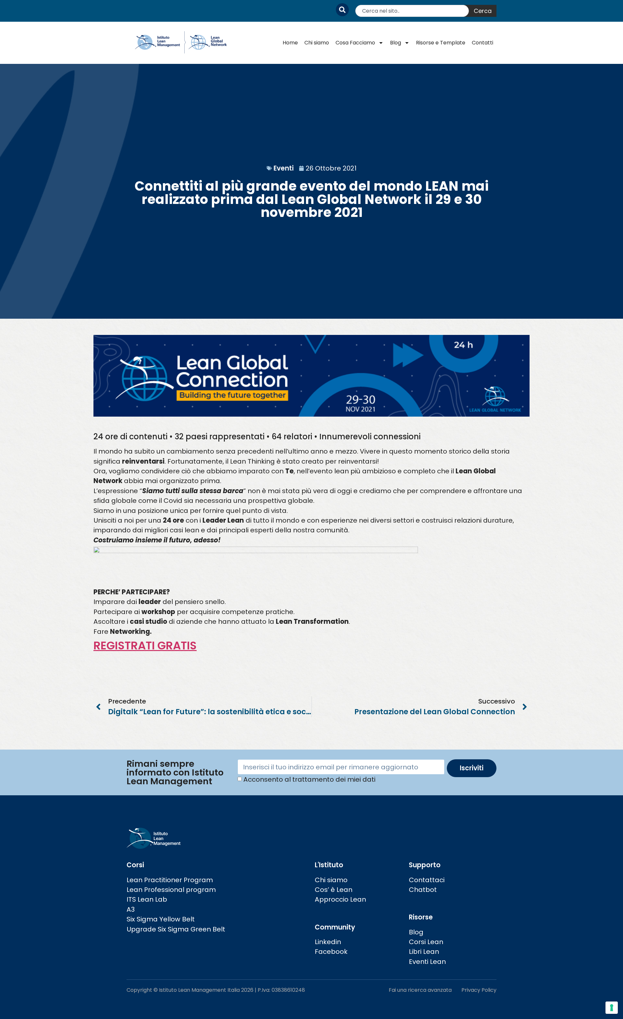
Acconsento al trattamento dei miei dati (309, 779)
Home (290, 42)
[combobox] (412, 11)
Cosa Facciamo (355, 42)
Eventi (284, 168)
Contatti (482, 42)
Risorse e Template (440, 42)
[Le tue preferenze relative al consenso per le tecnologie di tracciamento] (611, 1007)
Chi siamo (316, 42)
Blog (395, 42)
